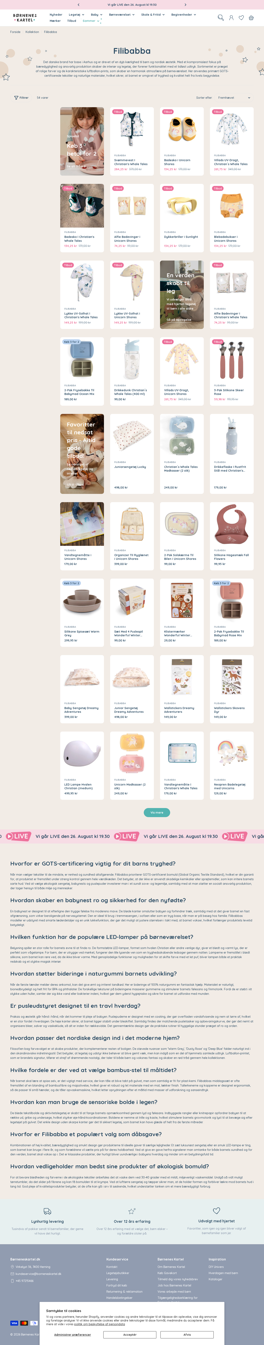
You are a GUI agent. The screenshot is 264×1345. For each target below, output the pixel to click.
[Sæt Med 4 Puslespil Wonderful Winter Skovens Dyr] (132, 600)
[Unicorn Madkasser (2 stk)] (132, 753)
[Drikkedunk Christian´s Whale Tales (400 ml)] (132, 359)
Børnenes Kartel (32, 1334)
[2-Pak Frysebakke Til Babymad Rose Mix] (232, 600)
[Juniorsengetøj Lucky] (132, 436)
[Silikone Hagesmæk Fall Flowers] (232, 524)
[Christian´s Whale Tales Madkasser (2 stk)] (182, 436)
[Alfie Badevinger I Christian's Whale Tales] (232, 282)
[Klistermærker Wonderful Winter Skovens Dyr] (182, 600)
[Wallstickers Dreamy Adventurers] (182, 677)
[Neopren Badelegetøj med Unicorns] (232, 753)
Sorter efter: (204, 98)
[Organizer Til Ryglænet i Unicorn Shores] (132, 524)
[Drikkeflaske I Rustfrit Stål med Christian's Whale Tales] (232, 436)
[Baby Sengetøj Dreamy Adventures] (82, 677)
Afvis (187, 1335)
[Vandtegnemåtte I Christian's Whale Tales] (182, 753)
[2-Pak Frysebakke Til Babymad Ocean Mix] (82, 359)
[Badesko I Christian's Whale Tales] (82, 206)
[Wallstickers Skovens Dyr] (232, 677)
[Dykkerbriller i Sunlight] (182, 206)
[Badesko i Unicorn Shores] (182, 129)
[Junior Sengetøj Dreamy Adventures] (132, 677)
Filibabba (120, 155)
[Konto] (231, 17)
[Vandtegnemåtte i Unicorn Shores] (82, 524)
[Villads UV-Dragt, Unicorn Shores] (182, 359)
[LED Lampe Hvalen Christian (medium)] (82, 753)
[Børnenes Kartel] (83, 836)
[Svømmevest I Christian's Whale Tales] (132, 129)
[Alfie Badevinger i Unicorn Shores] (132, 206)
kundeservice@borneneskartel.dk (38, 1274)
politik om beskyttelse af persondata (99, 1324)
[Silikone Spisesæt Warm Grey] (82, 600)
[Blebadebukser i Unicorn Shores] (232, 206)
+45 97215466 (24, 1281)
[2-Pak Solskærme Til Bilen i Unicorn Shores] (182, 524)
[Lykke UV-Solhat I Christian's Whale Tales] (82, 282)
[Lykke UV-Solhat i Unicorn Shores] (132, 282)
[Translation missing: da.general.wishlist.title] (241, 17)
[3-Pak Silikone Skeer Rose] (232, 359)
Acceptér (130, 1335)
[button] (78, 4)
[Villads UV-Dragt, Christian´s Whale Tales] (232, 129)
